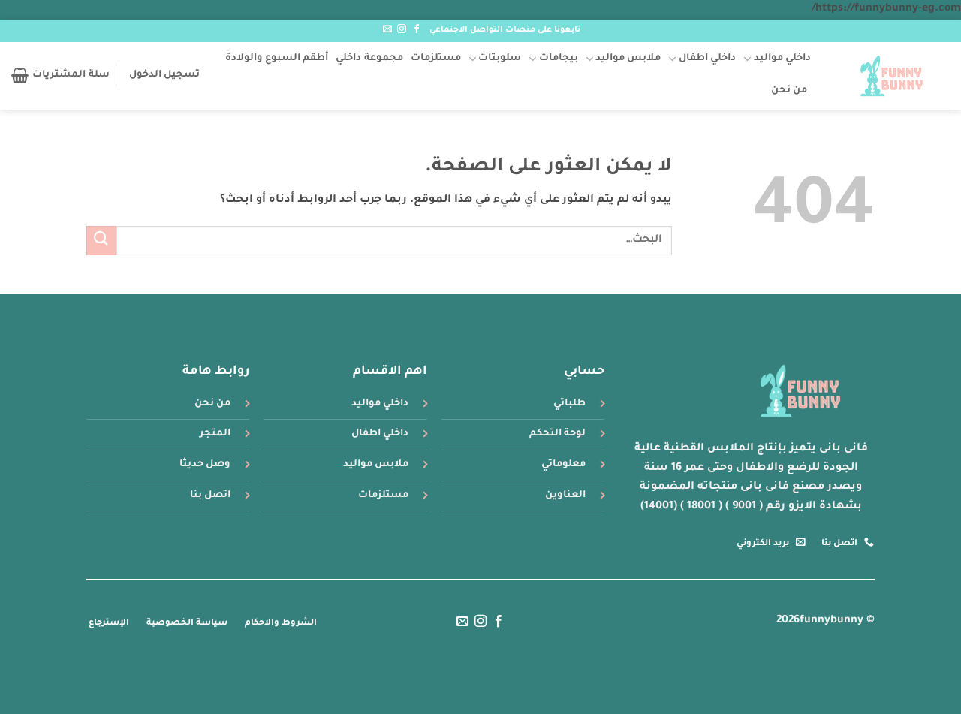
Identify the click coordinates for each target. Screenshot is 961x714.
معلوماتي (563, 464)
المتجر (215, 434)
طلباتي (569, 404)
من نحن (789, 91)
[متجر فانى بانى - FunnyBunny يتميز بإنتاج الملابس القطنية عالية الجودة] (891, 76)
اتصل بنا (210, 495)
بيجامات (558, 58)
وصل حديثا (204, 464)
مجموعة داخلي (369, 58)
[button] (164, 75)
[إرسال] (101, 240)
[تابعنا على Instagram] (401, 29)
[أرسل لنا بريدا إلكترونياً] (387, 29)
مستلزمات (436, 58)
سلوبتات (499, 58)
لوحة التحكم (557, 434)
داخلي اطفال (707, 58)
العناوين (565, 495)
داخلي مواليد (782, 58)
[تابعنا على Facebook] (416, 29)
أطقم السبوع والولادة (277, 58)
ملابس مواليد (628, 58)
